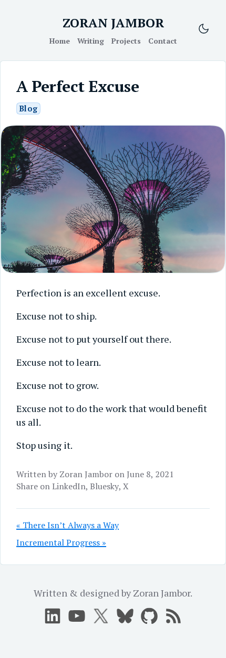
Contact (162, 41)
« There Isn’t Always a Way (67, 525)
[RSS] (173, 615)
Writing (90, 41)
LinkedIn (69, 486)
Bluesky (104, 486)
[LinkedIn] (52, 615)
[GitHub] (149, 615)
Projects (126, 41)
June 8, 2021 (150, 474)
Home (59, 41)
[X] (76, 615)
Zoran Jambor (85, 474)
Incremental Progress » (61, 542)
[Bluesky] (125, 615)
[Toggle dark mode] (203, 28)
